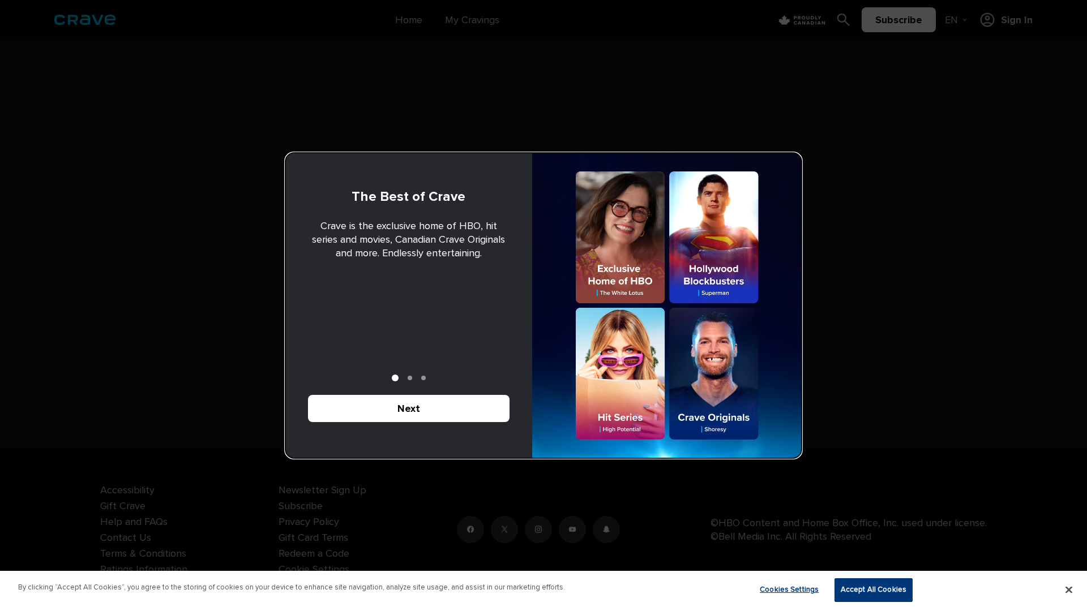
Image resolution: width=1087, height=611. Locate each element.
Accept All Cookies (873, 589)
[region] (543, 591)
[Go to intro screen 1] (395, 378)
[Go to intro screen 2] (410, 378)
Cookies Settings (789, 589)
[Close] (1068, 589)
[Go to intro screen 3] (423, 378)
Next (408, 408)
